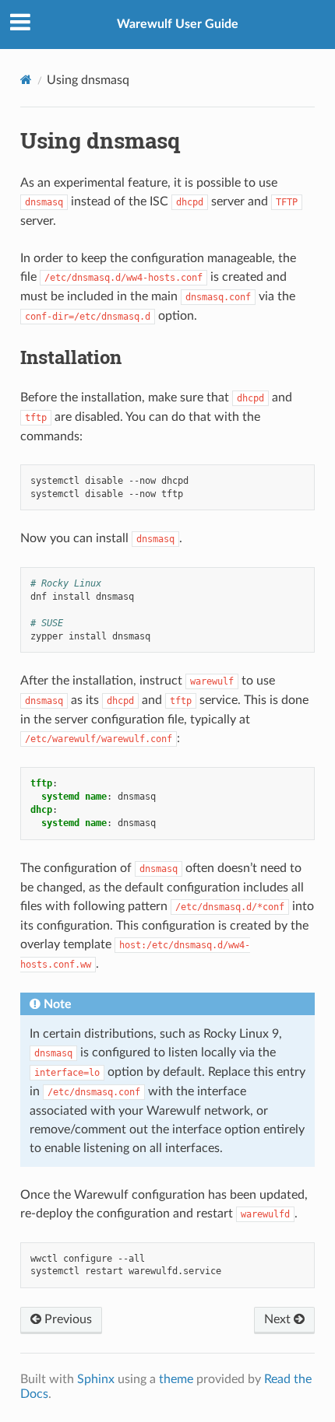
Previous (66, 1319)
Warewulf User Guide (177, 24)
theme (176, 1379)
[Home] (26, 79)
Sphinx (96, 1379)
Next (279, 1319)
